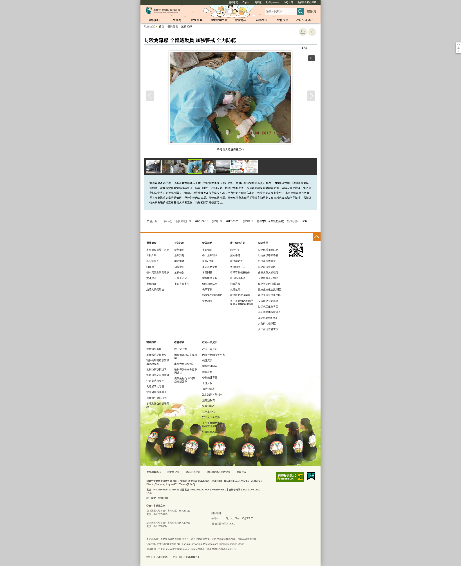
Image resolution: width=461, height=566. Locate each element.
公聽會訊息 (180, 278)
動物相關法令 (209, 283)
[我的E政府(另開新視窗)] (311, 476)
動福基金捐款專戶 (306, 2)
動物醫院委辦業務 (156, 354)
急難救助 (235, 289)
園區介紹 (235, 249)
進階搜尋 (311, 11)
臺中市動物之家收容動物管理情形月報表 (213, 425)
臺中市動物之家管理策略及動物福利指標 (241, 302)
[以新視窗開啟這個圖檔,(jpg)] (231, 98)
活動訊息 (179, 255)
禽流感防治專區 (155, 386)
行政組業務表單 (211, 432)
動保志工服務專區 (268, 306)
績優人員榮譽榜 (155, 289)
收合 (317, 237)
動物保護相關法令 (268, 249)
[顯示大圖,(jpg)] (153, 166)
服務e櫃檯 (208, 261)
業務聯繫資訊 (154, 472)
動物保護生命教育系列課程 (185, 371)
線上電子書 (180, 349)
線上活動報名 (209, 255)
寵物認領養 (236, 261)
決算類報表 (208, 405)
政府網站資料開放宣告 (218, 472)
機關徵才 (179, 261)
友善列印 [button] (303, 32)
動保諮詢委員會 (267, 261)
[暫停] (311, 58)
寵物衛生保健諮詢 (156, 397)
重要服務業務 (209, 266)
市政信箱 (207, 249)
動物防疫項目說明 (156, 369)
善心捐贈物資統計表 (269, 312)
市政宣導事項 (181, 283)
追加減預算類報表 (212, 394)
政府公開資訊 (304, 20)
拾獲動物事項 (237, 278)
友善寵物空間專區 (268, 300)
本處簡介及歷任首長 (157, 249)
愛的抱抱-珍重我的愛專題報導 (184, 380)
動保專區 (241, 20)
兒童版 (258, 2)
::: (139, 1)
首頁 (161, 26)
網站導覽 (233, 2)
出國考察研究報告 (184, 363)
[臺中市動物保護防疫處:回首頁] (162, 10)
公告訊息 (176, 20)
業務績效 (151, 283)
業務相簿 (186, 26)
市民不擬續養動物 (240, 272)
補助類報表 (208, 388)
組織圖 (150, 266)
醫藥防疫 (262, 20)
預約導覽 (235, 255)
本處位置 (241, 472)
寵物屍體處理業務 (240, 295)
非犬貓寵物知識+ (267, 317)
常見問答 (207, 272)
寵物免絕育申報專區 (269, 295)
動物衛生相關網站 (212, 295)
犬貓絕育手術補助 (268, 278)
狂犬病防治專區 (155, 380)
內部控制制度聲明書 (213, 354)
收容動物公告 (237, 266)
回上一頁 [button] (312, 32)
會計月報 (207, 383)
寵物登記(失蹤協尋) (269, 283)
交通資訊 (151, 278)
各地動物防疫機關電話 (157, 405)
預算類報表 (208, 400)
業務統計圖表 (209, 366)
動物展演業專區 (267, 266)
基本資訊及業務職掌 (157, 272)
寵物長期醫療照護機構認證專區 (157, 362)
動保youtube (272, 2)
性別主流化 (208, 411)
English (246, 2)
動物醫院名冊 (154, 349)
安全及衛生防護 (211, 417)
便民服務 (197, 20)
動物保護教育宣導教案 (185, 356)
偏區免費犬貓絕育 (268, 272)
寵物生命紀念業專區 (269, 289)
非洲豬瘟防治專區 (156, 392)
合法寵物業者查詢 (268, 329)
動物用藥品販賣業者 (157, 375)
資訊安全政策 (193, 472)
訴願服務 (207, 371)
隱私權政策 (173, 472)
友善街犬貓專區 (267, 323)
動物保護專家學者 (268, 255)
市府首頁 (288, 2)
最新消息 (179, 249)
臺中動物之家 (219, 20)
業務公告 (179, 272)
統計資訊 (207, 360)
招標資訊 (179, 266)
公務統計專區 (209, 377)
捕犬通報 (235, 283)
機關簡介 (155, 20)
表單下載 (207, 289)
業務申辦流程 (209, 278)
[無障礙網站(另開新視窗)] (290, 477)
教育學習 (282, 20)
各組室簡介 (152, 261)
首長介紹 (151, 255)
